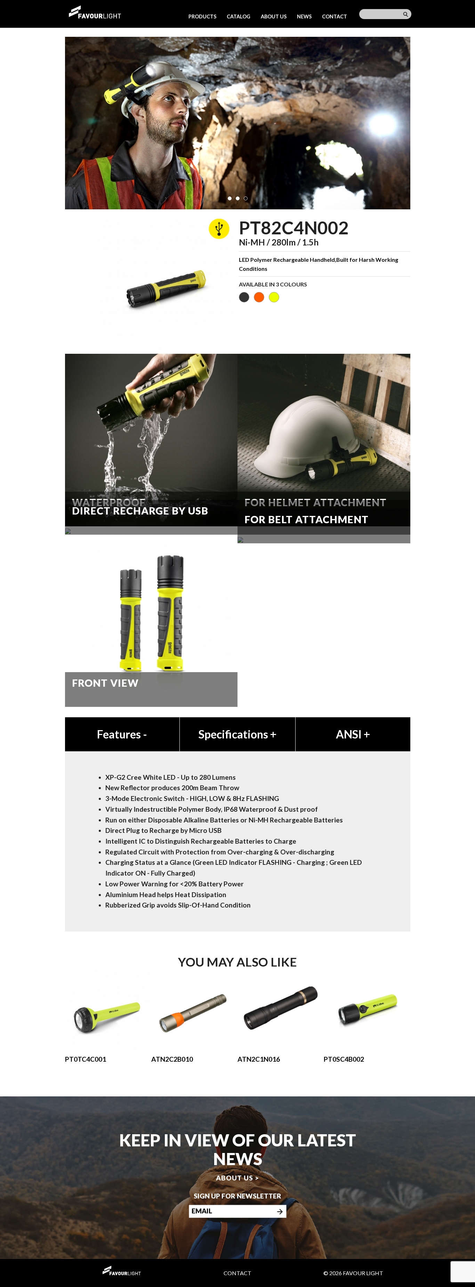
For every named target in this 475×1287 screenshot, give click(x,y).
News (304, 16)
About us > (237, 1177)
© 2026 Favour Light (353, 1273)
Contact (334, 16)
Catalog (238, 16)
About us (274, 16)
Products (202, 16)
